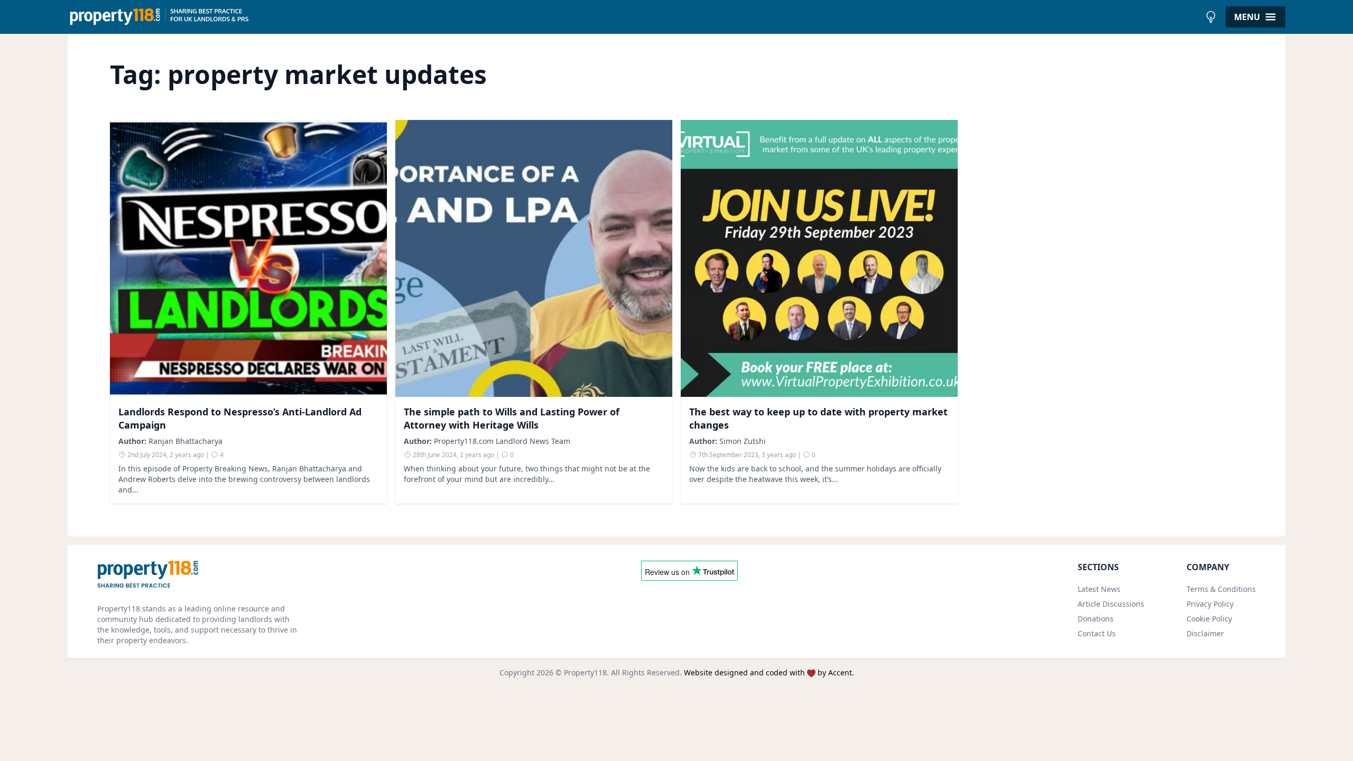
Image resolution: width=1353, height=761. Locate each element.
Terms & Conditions (1221, 589)
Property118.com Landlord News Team (502, 441)
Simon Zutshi (742, 441)
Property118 (585, 672)
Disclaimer (1205, 633)
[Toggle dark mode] (1210, 16)
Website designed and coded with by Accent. (769, 672)
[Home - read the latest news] (634, 16)
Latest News (1099, 589)
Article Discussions (1111, 604)
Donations (1096, 619)
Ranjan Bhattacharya (186, 441)
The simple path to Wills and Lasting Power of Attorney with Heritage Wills (511, 418)
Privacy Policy (1210, 604)
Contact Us (1097, 633)
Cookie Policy (1209, 619)
